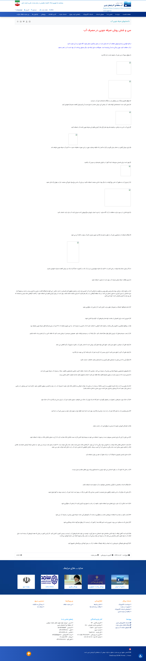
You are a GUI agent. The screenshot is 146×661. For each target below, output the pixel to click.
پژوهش (43, 14)
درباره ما (117, 14)
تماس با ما (109, 14)
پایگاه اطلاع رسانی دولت (122, 625)
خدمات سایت (62, 14)
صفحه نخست (127, 14)
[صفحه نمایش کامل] (18, 21)
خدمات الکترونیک (88, 14)
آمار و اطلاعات (52, 14)
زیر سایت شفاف (67, 604)
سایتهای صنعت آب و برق (122, 627)
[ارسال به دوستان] (26, 21)
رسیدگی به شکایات (38, 604)
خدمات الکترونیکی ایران (122, 623)
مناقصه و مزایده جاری (124, 612)
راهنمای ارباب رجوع (74, 14)
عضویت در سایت (125, 607)
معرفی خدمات (100, 14)
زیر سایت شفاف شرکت (23, 14)
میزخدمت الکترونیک (124, 604)
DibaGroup (112, 655)
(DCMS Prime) (120, 655)
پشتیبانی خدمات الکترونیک (122, 609)
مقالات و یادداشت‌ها (95, 607)
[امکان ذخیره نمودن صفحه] (20, 21)
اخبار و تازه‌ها (97, 604)
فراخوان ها (35, 14)
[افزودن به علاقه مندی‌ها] (24, 21)
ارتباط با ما (40, 607)
